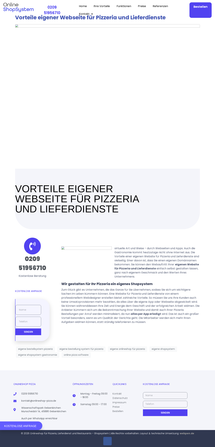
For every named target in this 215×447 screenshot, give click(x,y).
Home (83, 6)
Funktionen (124, 6)
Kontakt (84, 14)
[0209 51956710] (32, 246)
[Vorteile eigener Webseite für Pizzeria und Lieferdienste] (107, 88)
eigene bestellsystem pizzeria (35, 349)
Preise (142, 6)
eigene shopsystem (163, 349)
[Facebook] (107, 441)
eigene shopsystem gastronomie (37, 355)
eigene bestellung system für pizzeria (81, 349)
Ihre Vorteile (102, 6)
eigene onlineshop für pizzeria (127, 349)
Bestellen (201, 7)
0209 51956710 (52, 10)
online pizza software (76, 355)
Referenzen (160, 6)
